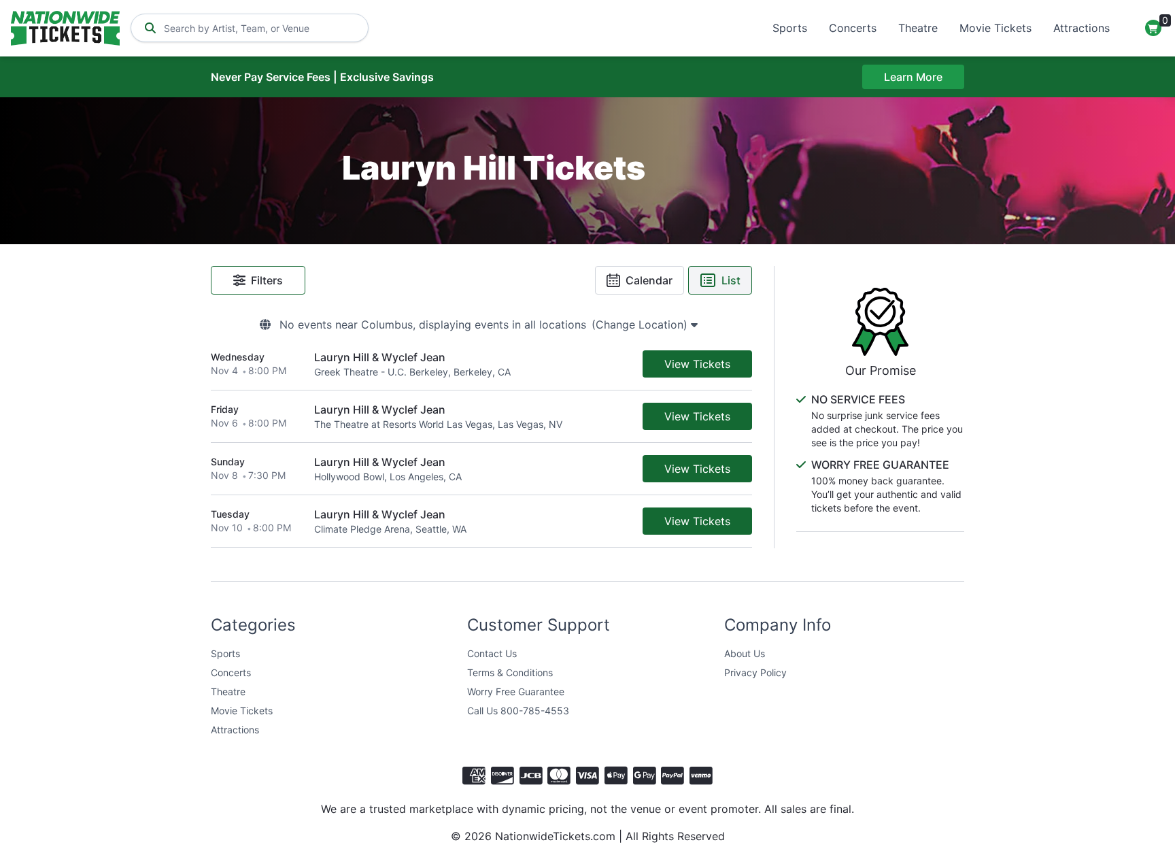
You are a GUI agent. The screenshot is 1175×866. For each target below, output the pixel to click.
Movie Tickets (995, 28)
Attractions (1081, 28)
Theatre (918, 28)
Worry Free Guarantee (515, 691)
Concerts (852, 28)
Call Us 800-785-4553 (518, 710)
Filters (267, 280)
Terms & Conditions (510, 672)
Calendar (649, 280)
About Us (744, 653)
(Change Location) (641, 324)
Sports (789, 28)
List (730, 280)
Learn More (913, 77)
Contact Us (492, 653)
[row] (481, 364)
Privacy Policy (755, 672)
